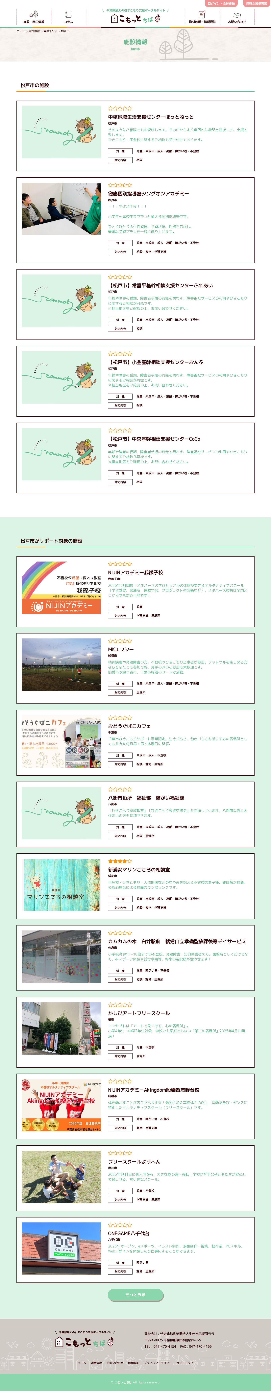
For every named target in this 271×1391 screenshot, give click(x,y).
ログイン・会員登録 (221, 3)
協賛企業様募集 (256, 3)
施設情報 (34, 31)
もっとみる (135, 1294)
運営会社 (96, 1363)
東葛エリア (50, 31)
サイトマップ (185, 1363)
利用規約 (133, 1363)
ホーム (20, 31)
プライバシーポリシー (158, 1363)
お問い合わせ (115, 1363)
